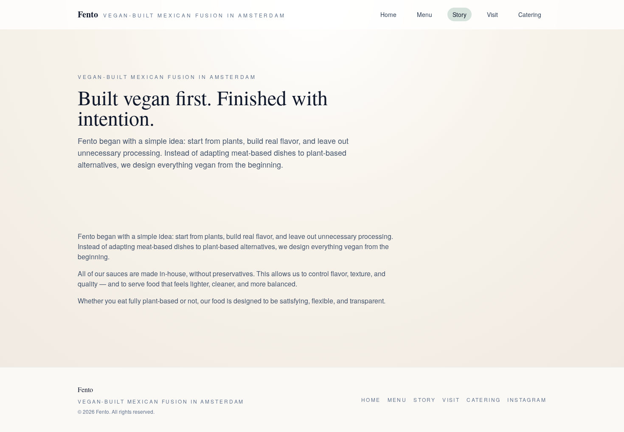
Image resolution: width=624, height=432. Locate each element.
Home (388, 14)
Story (460, 14)
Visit (492, 14)
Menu (424, 14)
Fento (88, 14)
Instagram (526, 399)
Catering (529, 14)
